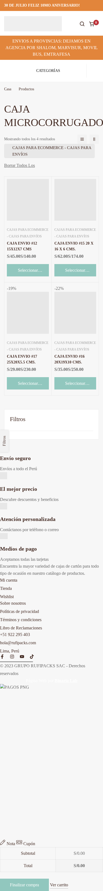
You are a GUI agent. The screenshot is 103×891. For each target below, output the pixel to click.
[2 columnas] (94, 139)
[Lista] (82, 139)
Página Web (36, 680)
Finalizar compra (24, 884)
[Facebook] (2, 656)
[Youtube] (22, 656)
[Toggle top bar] (97, 5)
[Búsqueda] (82, 24)
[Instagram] (12, 656)
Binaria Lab (66, 680)
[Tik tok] (32, 656)
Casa (7, 89)
